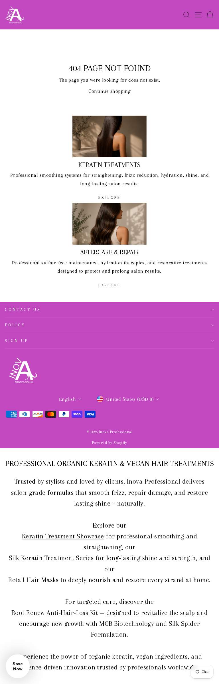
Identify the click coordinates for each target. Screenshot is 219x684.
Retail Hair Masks (33, 580)
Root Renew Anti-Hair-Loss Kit (54, 612)
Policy (15, 325)
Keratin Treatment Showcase (63, 536)
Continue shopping (109, 91)
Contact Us (23, 309)
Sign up (17, 340)
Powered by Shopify (109, 442)
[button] (18, 666)
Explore (109, 197)
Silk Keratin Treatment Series (51, 558)
